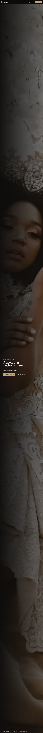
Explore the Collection (9, 374)
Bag (33, 2)
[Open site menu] (30, 2)
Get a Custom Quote (21, 374)
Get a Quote (38, 2)
